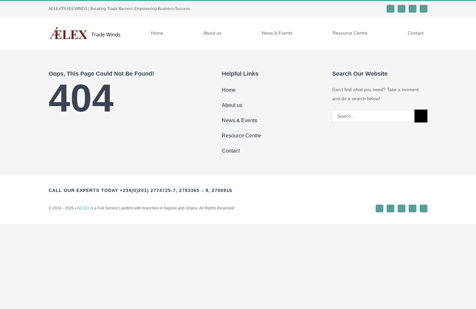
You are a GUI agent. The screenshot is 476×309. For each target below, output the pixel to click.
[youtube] (423, 9)
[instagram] (412, 9)
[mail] (423, 208)
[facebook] (390, 9)
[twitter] (401, 9)
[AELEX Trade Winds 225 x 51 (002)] (85, 27)
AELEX (83, 208)
